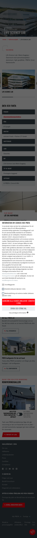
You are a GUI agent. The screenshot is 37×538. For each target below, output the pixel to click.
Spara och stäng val (18, 308)
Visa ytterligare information (18, 313)
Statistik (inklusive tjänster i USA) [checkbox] (15, 289)
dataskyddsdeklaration (9, 273)
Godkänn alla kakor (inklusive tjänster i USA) (18, 302)
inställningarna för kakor (10, 280)
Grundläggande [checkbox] (10, 284)
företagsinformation (8, 276)
